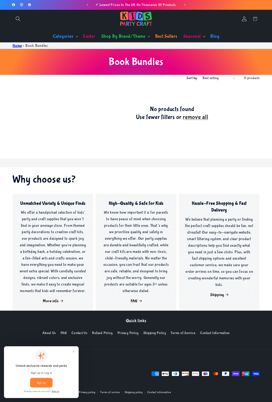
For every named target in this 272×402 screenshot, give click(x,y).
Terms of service (110, 392)
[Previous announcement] (87, 5)
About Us (49, 333)
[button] (18, 18)
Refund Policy (102, 333)
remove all (195, 117)
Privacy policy (87, 392)
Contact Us (79, 333)
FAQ (134, 301)
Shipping (217, 295)
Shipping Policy (154, 333)
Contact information (159, 392)
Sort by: (192, 78)
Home (17, 45)
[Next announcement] (184, 5)
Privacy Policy (128, 333)
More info (51, 301)
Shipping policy (134, 392)
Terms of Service (183, 333)
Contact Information (215, 333)
